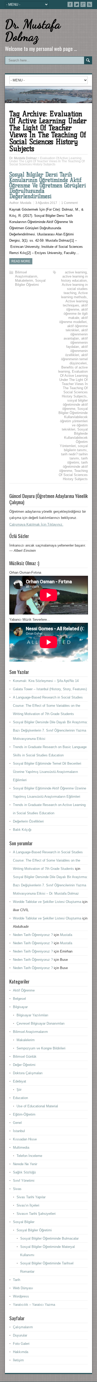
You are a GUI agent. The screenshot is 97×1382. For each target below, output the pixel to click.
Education (20, 1098)
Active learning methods (74, 295)
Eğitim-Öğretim (24, 1114)
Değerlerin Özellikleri (28, 821)
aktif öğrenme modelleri (73, 320)
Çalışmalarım (23, 1327)
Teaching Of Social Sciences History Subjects (73, 475)
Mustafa (25, 203)
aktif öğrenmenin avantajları (76, 334)
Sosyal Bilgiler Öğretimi (30, 283)
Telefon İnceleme (29, 1156)
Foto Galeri (21, 1344)
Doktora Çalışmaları (28, 1073)
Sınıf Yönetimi (23, 1181)
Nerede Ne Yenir (25, 1164)
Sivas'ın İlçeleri (28, 1205)
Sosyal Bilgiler (23, 1222)
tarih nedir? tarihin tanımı (74, 456)
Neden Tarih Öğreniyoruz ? (33, 935)
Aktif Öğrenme (24, 990)
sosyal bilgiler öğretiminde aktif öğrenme (75, 404)
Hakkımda (20, 1352)
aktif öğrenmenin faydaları (77, 342)
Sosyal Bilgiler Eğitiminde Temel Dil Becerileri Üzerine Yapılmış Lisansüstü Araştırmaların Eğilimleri (47, 772)
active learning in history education (74, 278)
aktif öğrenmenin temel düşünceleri (74, 359)
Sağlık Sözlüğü (24, 1172)
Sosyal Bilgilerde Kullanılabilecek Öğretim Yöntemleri (74, 437)
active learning (76, 272)
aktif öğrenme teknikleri (77, 328)
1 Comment (69, 203)
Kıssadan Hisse (25, 1139)
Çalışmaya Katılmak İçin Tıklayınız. (36, 524)
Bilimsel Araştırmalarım (26, 274)
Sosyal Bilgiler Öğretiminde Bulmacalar (49, 1238)
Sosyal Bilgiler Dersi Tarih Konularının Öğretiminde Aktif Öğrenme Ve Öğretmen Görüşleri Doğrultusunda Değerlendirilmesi (47, 185)
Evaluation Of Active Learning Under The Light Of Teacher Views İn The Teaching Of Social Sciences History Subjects (73, 384)
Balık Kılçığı (22, 830)
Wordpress (21, 1296)
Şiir (19, 1090)
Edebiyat (19, 1081)
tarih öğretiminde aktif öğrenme (73, 466)
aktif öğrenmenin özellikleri (76, 351)
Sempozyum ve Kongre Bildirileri (41, 1048)
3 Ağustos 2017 (46, 203)
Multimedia (21, 1147)
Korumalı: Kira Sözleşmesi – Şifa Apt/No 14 (46, 681)
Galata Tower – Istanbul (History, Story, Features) (50, 689)
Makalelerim (24, 280)
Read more (20, 261)
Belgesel (19, 999)
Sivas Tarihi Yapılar (31, 1197)
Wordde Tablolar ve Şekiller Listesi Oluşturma (47, 902)
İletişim (18, 1360)
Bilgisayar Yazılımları (32, 1015)
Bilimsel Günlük (24, 1056)
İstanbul (19, 1131)
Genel (17, 1123)
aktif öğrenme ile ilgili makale (76, 314)
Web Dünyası (23, 1288)
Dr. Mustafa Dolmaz (33, 30)
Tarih (16, 1280)
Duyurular (20, 1335)
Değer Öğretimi (24, 1065)
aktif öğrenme (77, 307)
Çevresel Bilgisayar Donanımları (41, 1023)
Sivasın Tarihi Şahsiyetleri (36, 1214)
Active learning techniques (75, 303)
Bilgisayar (20, 1007)
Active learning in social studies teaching (75, 289)
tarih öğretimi (77, 460)
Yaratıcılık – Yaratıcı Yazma (34, 1305)
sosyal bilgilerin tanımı (76, 448)
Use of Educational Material (37, 1106)
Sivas (17, 1189)
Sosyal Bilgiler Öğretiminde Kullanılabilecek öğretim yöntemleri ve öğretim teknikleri (73, 419)
